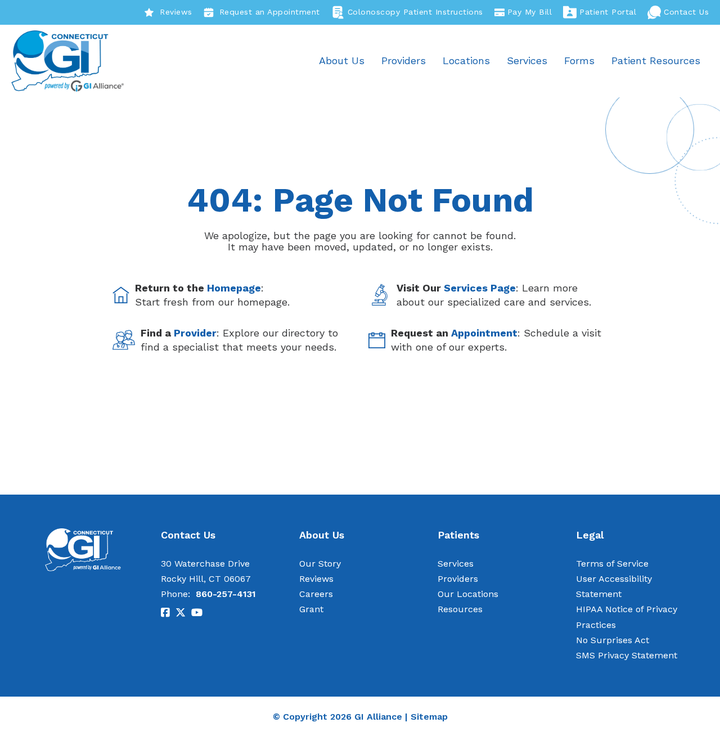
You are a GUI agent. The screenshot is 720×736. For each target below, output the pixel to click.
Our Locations (468, 594)
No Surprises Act (612, 640)
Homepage (234, 288)
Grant (311, 609)
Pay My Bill (529, 11)
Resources (460, 609)
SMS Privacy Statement (626, 655)
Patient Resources (655, 60)
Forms (579, 60)
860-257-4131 (226, 594)
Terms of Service (612, 563)
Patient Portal (607, 11)
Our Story (320, 563)
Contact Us (686, 11)
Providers (403, 60)
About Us (341, 60)
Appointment (484, 333)
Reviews (176, 11)
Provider (195, 333)
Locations (466, 60)
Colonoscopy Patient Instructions (415, 11)
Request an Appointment (269, 11)
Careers (316, 594)
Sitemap (429, 716)
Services (527, 60)
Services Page (480, 288)
